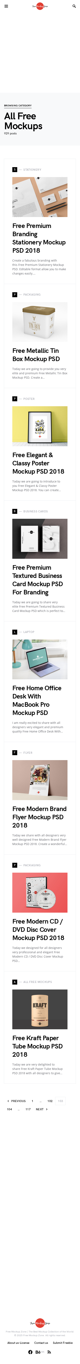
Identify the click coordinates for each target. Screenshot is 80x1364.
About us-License (18, 1343)
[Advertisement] (40, 52)
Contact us (41, 1343)
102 (50, 1101)
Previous (18, 1101)
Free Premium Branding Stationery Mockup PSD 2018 (38, 238)
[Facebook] (30, 1352)
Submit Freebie (63, 1343)
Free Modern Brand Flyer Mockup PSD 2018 (39, 817)
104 (9, 1109)
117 (28, 1109)
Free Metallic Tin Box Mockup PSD (36, 355)
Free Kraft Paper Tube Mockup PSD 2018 (37, 1046)
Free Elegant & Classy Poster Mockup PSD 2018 (38, 463)
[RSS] (49, 1352)
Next (39, 1109)
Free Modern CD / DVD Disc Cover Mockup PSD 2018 (38, 930)
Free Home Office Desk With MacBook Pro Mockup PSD (36, 700)
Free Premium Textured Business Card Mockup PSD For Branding (37, 580)
